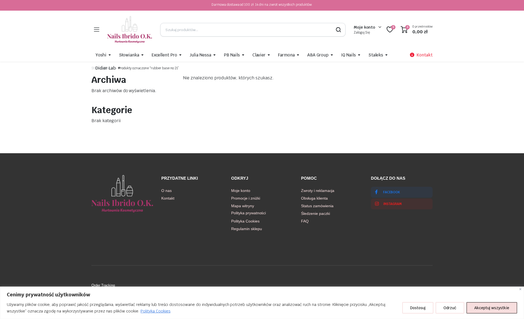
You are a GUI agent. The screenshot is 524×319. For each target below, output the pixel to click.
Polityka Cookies (156, 311)
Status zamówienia (317, 206)
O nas (166, 190)
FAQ (305, 221)
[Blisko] (520, 289)
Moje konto (240, 190)
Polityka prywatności (248, 213)
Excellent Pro (164, 55)
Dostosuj (417, 307)
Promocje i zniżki (245, 198)
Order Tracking (103, 285)
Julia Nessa (200, 55)
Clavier (259, 55)
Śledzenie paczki (315, 213)
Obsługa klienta (314, 198)
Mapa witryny (242, 206)
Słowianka (129, 55)
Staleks (375, 55)
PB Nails (232, 55)
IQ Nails (348, 55)
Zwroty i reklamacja (317, 190)
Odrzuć (449, 307)
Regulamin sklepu (246, 229)
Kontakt (167, 198)
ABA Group (318, 55)
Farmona (286, 55)
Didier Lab (106, 68)
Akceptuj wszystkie (491, 307)
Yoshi (101, 55)
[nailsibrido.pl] (129, 29)
